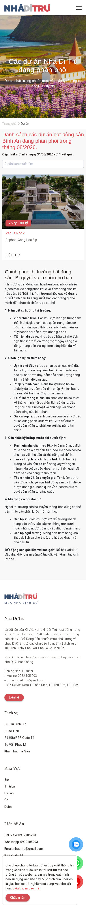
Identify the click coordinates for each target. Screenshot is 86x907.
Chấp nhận (17, 897)
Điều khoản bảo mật (26, 888)
